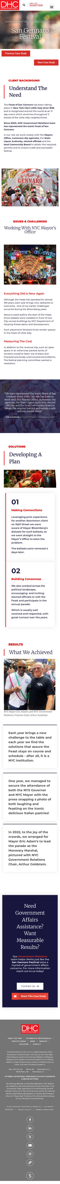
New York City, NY (16, 1069)
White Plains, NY (22, 1072)
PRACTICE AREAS (19, 1041)
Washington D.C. (44, 1069)
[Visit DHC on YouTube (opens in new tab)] (30, 1145)
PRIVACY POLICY (24, 1109)
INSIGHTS (43, 1041)
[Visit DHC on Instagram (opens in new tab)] (30, 1154)
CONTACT (37, 1044)
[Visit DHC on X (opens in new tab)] (30, 1136)
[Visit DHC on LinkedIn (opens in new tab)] (30, 1128)
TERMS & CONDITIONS (44, 1109)
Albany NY (30, 1069)
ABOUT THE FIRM (15, 1038)
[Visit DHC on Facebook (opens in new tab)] (30, 1119)
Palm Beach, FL (38, 1072)
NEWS (32, 1041)
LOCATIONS (23, 1044)
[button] (51, 6)
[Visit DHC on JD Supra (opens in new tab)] (30, 1175)
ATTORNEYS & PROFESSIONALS (38, 1038)
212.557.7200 (36, 5)
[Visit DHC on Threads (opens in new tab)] (30, 1162)
